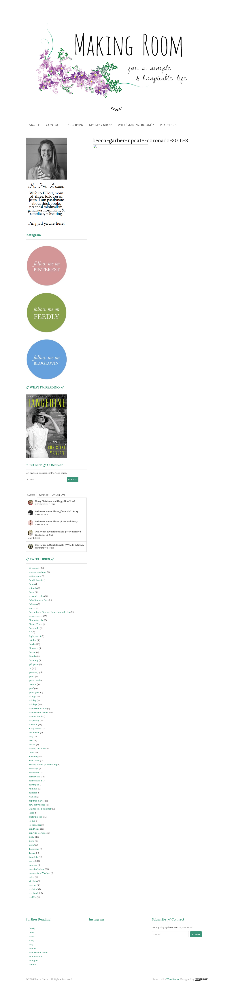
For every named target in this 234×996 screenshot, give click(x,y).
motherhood (35, 780)
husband (33, 724)
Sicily (31, 836)
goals (32, 676)
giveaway (34, 672)
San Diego (34, 828)
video (31, 877)
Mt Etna (33, 788)
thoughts (33, 857)
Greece (32, 684)
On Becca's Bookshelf (40, 808)
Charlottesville (36, 620)
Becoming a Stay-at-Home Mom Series (49, 612)
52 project (34, 568)
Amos (32, 584)
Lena (31, 752)
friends (32, 656)
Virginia (33, 881)
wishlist (32, 897)
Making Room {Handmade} (43, 764)
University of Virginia (39, 873)
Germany (33, 660)
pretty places (35, 816)
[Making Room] (117, 110)
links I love (34, 760)
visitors (32, 885)
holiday (32, 700)
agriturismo (35, 576)
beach (32, 608)
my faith (33, 792)
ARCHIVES (75, 125)
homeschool (35, 716)
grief (31, 688)
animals (33, 588)
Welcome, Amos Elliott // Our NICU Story (56, 511)
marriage (33, 768)
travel (32, 861)
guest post (34, 692)
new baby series (37, 804)
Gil (30, 668)
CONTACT (53, 125)
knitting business (37, 748)
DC (30, 632)
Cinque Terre (35, 624)
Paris (31, 812)
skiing (32, 844)
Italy (31, 736)
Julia (31, 740)
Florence (33, 648)
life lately (33, 756)
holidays (33, 704)
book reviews (36, 616)
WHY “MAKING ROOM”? (136, 125)
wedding (33, 889)
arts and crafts (36, 596)
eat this (32, 640)
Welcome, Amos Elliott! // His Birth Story (56, 521)
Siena (31, 840)
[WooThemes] (201, 979)
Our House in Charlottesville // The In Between (59, 545)
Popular (44, 495)
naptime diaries (37, 800)
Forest (32, 652)
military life (34, 776)
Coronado (34, 628)
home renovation (38, 708)
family (32, 644)
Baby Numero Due (38, 600)
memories (34, 772)
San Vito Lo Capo (38, 832)
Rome (32, 820)
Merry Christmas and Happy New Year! (55, 501)
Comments (58, 495)
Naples (32, 796)
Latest (31, 495)
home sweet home (38, 712)
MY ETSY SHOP (100, 125)
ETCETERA (168, 125)
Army (31, 592)
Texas (32, 852)
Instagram (34, 732)
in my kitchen (35, 728)
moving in (34, 784)
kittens (32, 744)
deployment (35, 636)
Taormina (34, 848)
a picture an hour (37, 572)
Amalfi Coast (35, 580)
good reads (35, 680)
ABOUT (34, 125)
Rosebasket (35, 824)
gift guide (34, 664)
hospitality (34, 720)
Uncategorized (36, 869)
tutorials (33, 865)
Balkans (33, 604)
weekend (33, 893)
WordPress (172, 979)
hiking (32, 696)
